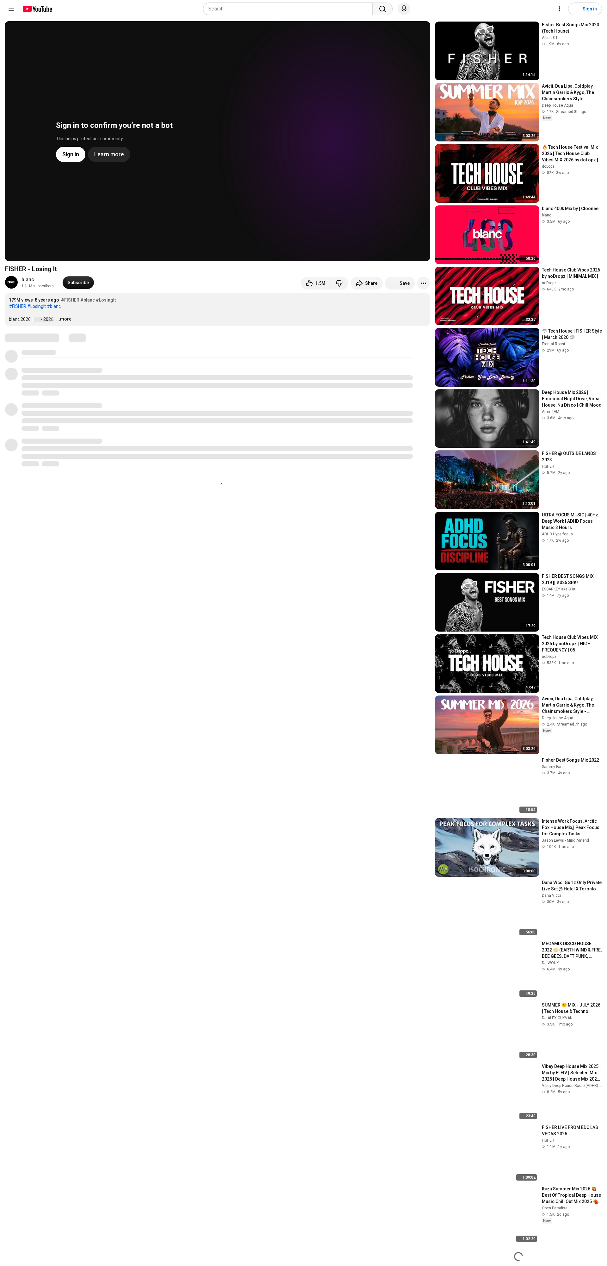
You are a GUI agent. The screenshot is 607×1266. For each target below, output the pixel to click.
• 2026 (47, 319)
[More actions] (423, 283)
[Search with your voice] (404, 9)
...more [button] (63, 318)
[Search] (382, 9)
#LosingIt (106, 299)
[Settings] (559, 9)
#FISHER (70, 299)
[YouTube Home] (37, 9)
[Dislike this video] (339, 283)
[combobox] (289, 9)
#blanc (87, 299)
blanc (27, 280)
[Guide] (11, 9)
